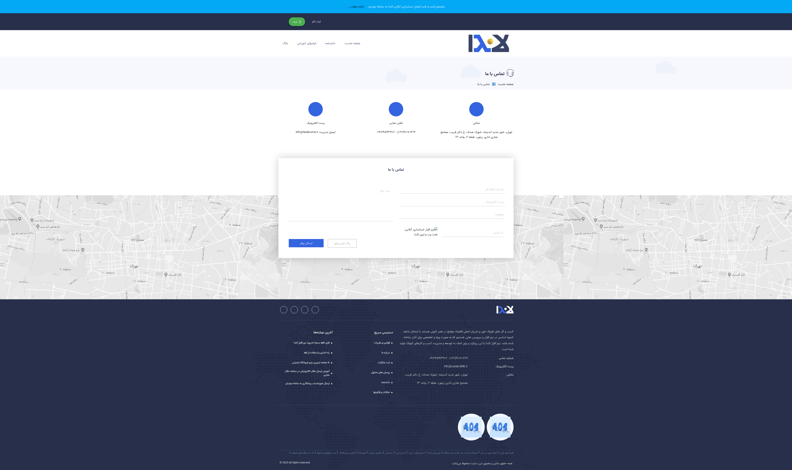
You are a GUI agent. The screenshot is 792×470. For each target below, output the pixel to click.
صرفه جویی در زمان (488, 453)
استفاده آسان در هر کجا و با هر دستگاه (460, 453)
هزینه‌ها (362, 453)
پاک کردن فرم (342, 243)
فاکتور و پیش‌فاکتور (347, 453)
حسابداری (389, 453)
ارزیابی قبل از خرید (416, 453)
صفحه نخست (352, 43)
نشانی (510, 374)
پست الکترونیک (505, 366)
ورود (295, 21)
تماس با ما (483, 84)
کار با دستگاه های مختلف (303, 453)
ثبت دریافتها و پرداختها (326, 453)
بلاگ (285, 43)
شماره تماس (506, 358)
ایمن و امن (400, 453)
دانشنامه (330, 43)
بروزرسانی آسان (433, 453)
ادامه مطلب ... (356, 6)
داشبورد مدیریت (375, 453)
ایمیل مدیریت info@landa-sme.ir (315, 132)
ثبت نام (316, 21)
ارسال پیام (306, 243)
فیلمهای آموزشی (306, 43)
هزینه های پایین (507, 453)
